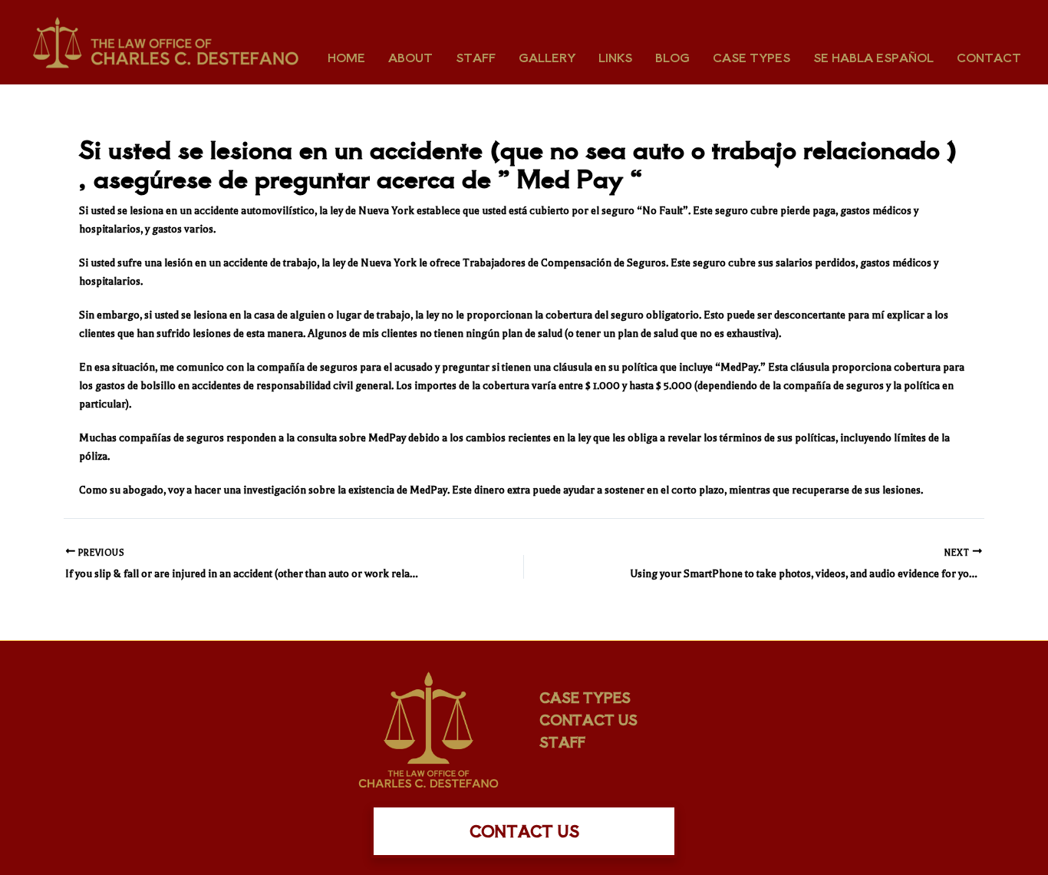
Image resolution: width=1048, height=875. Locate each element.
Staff (476, 57)
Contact (989, 57)
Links (615, 57)
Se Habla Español (873, 57)
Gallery (547, 57)
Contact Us (588, 719)
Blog (672, 57)
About (410, 57)
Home (346, 57)
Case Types (751, 57)
